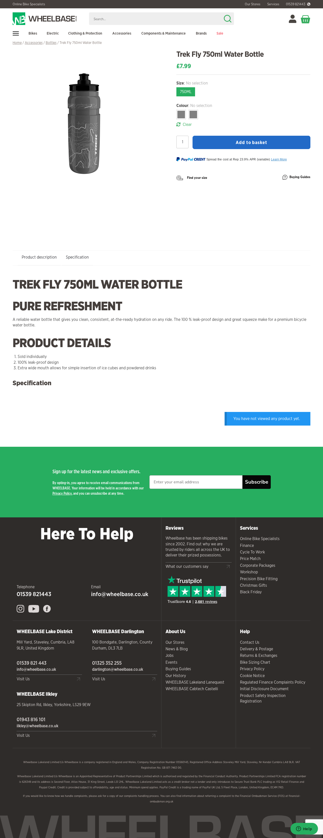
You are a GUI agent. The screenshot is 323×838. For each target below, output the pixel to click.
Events (171, 662)
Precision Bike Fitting (259, 578)
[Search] (227, 18)
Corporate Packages (257, 565)
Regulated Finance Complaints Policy (272, 682)
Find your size (197, 178)
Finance (247, 545)
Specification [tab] (77, 257)
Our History (176, 675)
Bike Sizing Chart (255, 662)
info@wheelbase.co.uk (119, 594)
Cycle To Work (252, 552)
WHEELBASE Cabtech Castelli (192, 688)
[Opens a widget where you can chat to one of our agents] (304, 829)
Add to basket (251, 142)
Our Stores (175, 642)
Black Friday (251, 592)
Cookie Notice (252, 675)
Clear (187, 124)
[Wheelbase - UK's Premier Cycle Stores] (49, 18)
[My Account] (292, 19)
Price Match (250, 558)
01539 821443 (295, 4)
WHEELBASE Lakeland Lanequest (195, 682)
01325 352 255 (107, 663)
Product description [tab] (39, 257)
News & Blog (177, 649)
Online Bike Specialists (29, 4)
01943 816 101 (31, 719)
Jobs (170, 655)
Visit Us (23, 679)
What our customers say (187, 566)
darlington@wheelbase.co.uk (117, 669)
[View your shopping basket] (305, 19)
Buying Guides (299, 177)
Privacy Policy (62, 493)
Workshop (249, 572)
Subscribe (256, 482)
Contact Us (249, 642)
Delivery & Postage (256, 649)
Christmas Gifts (253, 585)
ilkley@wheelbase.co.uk (37, 726)
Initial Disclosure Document (264, 688)
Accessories (34, 42)
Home (17, 42)
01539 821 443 (31, 663)
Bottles (51, 42)
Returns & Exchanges (258, 655)
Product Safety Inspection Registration (263, 698)
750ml (186, 91)
